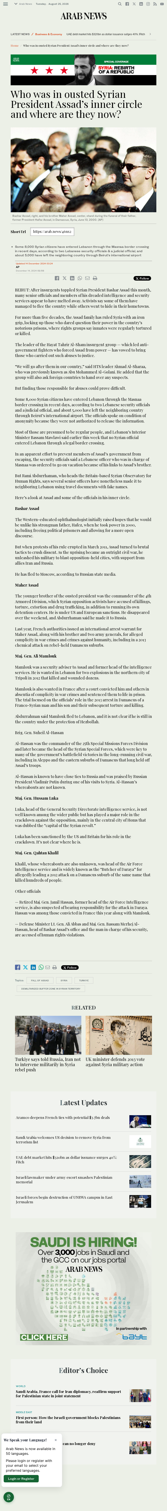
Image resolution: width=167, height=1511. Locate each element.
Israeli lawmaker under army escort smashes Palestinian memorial (64, 1179)
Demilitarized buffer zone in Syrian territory (50, 988)
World (20, 1386)
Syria (64, 980)
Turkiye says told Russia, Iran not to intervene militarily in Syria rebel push (48, 1064)
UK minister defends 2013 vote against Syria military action (115, 1061)
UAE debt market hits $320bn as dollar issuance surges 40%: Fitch (87, 34)
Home (15, 45)
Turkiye (84, 980)
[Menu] (5, 4)
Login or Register (21, 1478)
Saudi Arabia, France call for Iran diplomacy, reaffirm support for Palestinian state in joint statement (68, 1393)
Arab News (25, 3)
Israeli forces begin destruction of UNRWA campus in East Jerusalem (64, 1199)
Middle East (24, 1412)
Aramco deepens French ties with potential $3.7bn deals (63, 1117)
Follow (144, 278)
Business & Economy (48, 34)
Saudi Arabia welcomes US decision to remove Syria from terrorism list (63, 1139)
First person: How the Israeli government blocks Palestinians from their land (68, 1419)
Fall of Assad (40, 980)
